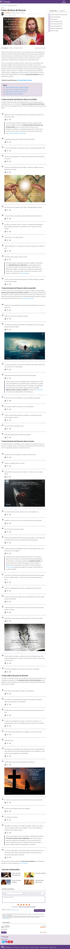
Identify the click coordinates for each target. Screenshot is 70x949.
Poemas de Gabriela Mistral (56, 28)
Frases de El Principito (55, 17)
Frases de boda (10, 567)
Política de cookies (52, 947)
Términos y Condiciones (34, 947)
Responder (4, 932)
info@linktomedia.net (6, 918)
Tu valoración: (14, 907)
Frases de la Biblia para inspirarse (17, 133)
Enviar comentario (39, 911)
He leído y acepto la (10, 909)
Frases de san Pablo (40, 873)
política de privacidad (14, 910)
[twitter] (10, 119)
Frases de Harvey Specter (56, 26)
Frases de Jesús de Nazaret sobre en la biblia (16, 87)
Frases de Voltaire (54, 31)
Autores (5, 5)
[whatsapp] (5, 119)
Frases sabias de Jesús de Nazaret (14, 94)
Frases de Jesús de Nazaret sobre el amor (16, 92)
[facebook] (8, 119)
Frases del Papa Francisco (25, 80)
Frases (2, 5)
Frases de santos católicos (16, 881)
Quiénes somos (16, 947)
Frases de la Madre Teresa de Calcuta (58, 15)
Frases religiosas (25, 273)
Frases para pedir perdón (27, 298)
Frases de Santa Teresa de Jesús (16, 874)
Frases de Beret (53, 19)
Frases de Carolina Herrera (56, 22)
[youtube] (9, 942)
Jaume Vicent (8, 15)
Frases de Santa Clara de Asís (39, 881)
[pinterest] (11, 942)
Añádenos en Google (41, 48)
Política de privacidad (44, 947)
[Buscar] (68, 2)
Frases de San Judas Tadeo (56, 24)
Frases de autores (23, 863)
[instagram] (6, 942)
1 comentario (22, 12)
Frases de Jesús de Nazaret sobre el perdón (16, 90)
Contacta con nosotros (25, 947)
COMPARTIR (64, 2)
